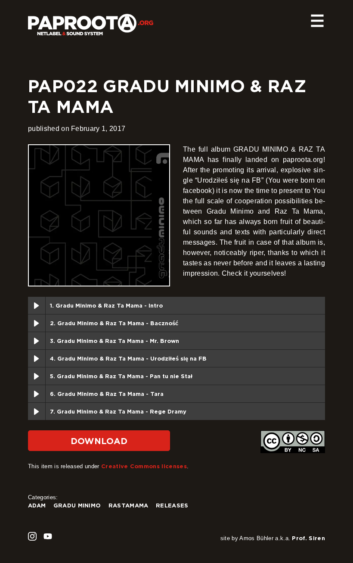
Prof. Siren (308, 538)
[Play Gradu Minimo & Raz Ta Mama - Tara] (36, 393)
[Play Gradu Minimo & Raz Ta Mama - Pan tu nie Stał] (36, 376)
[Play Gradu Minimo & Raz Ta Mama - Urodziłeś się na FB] (36, 358)
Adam (37, 505)
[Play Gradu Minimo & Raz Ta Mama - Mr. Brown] (36, 340)
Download (99, 440)
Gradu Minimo (77, 505)
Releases (172, 505)
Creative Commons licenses (144, 466)
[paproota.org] (90, 21)
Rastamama (128, 505)
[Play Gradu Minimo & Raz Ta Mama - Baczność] (36, 323)
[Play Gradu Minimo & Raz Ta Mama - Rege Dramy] (36, 411)
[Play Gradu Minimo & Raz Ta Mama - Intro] (36, 305)
